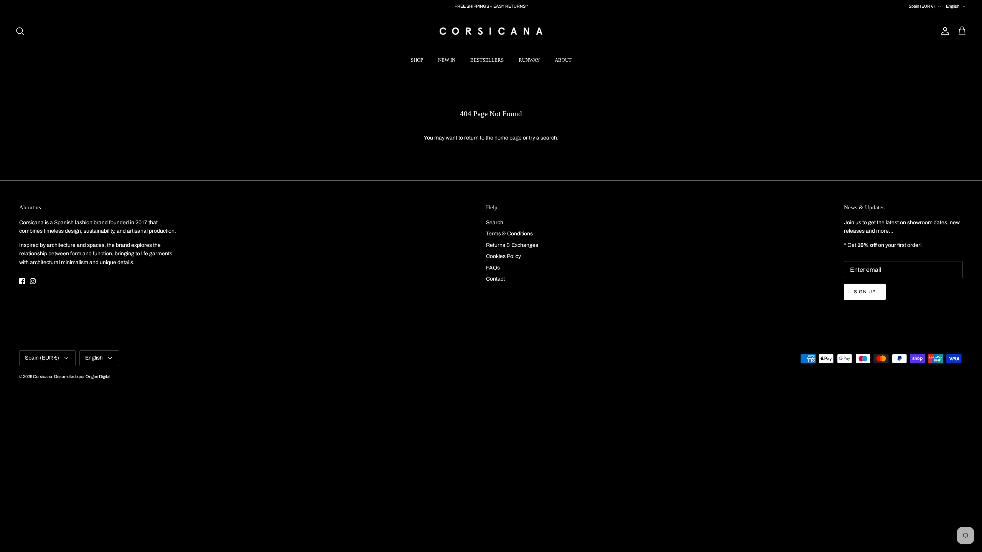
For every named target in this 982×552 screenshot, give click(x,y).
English (952, 6)
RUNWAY (529, 60)
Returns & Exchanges (512, 245)
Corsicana (42, 376)
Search (494, 222)
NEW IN (446, 60)
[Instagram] (33, 281)
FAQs (493, 268)
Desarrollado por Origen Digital (82, 376)
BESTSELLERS (487, 60)
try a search (543, 138)
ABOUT (563, 60)
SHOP (417, 60)
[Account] (944, 31)
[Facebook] (22, 281)
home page (508, 138)
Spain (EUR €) (922, 6)
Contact (495, 279)
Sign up (865, 291)
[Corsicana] (491, 30)
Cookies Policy (503, 256)
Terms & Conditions (509, 234)
